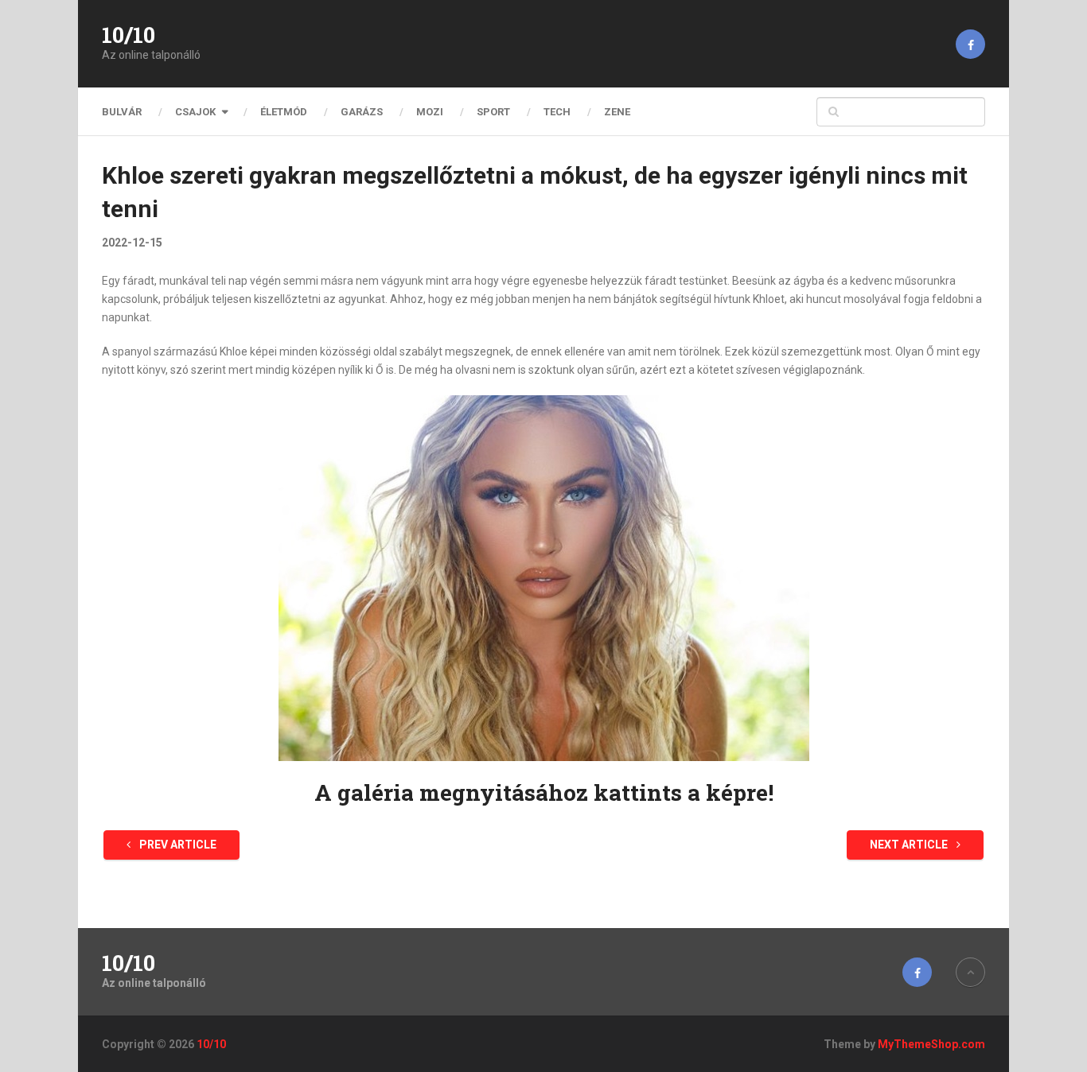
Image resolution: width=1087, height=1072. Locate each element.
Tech (557, 112)
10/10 (128, 35)
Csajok (195, 112)
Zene (617, 112)
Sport (493, 112)
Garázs (362, 112)
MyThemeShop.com (931, 1044)
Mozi (429, 112)
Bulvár (122, 112)
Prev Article (176, 844)
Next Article (910, 844)
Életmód (283, 112)
